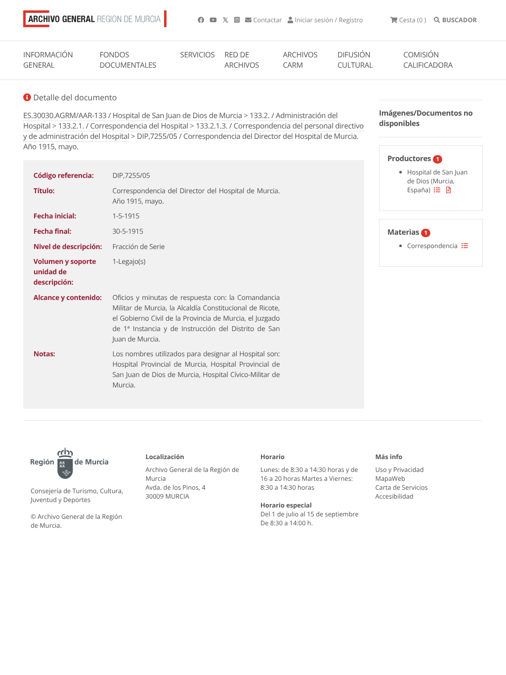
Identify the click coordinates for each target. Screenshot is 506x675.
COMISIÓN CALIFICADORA (428, 60)
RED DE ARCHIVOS (241, 60)
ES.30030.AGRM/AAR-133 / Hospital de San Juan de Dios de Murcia (132, 116)
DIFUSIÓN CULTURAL (355, 60)
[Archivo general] (95, 16)
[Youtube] (214, 19)
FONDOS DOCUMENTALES (127, 60)
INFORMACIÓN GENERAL (48, 60)
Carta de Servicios (402, 487)
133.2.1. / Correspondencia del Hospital (123, 126)
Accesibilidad (395, 496)
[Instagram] (237, 19)
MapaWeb (390, 478)
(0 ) (412, 19)
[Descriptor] (448, 189)
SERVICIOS (197, 55)
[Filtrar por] (437, 189)
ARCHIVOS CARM (300, 60)
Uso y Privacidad (400, 469)
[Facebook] (202, 19)
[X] (226, 19)
